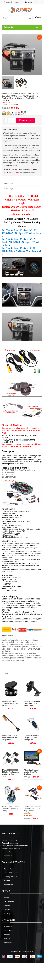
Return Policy (9, 885)
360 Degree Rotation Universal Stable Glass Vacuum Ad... (10, 703)
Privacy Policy (9, 869)
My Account (8, 2)
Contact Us (8, 856)
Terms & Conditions (11, 873)
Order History (9, 931)
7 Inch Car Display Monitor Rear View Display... (31, 772)
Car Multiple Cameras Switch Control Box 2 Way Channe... (32, 809)
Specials (7, 910)
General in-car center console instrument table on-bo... (32, 703)
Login (29, 2)
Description (8, 183)
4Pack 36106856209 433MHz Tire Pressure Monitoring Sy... (10, 772)
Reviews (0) (8, 189)
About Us (7, 852)
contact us (13, 172)
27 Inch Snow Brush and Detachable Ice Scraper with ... (9, 738)
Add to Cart (26, 120)
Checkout (16, 2)
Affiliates (7, 906)
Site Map (7, 914)
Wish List (7, 938)
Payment (7, 881)
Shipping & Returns (11, 877)
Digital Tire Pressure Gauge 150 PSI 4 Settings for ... (31, 738)
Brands (6, 898)
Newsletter (8, 942)
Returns (7, 934)
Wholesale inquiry (9, 103)
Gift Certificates (9, 902)
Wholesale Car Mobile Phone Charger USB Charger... (10, 809)
